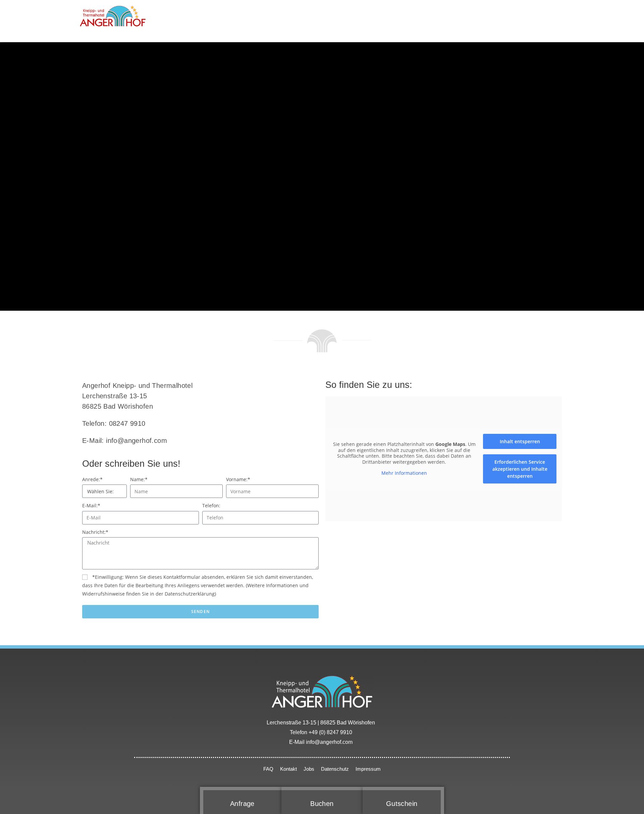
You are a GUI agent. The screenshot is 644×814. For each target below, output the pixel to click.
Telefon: (211, 505)
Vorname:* (238, 479)
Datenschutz (335, 769)
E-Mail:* (91, 505)
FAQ (268, 769)
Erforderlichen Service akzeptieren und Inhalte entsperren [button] (519, 469)
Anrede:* (92, 479)
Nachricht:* (95, 532)
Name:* (139, 479)
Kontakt (288, 769)
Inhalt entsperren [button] (520, 441)
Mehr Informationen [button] (404, 473)
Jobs (309, 769)
